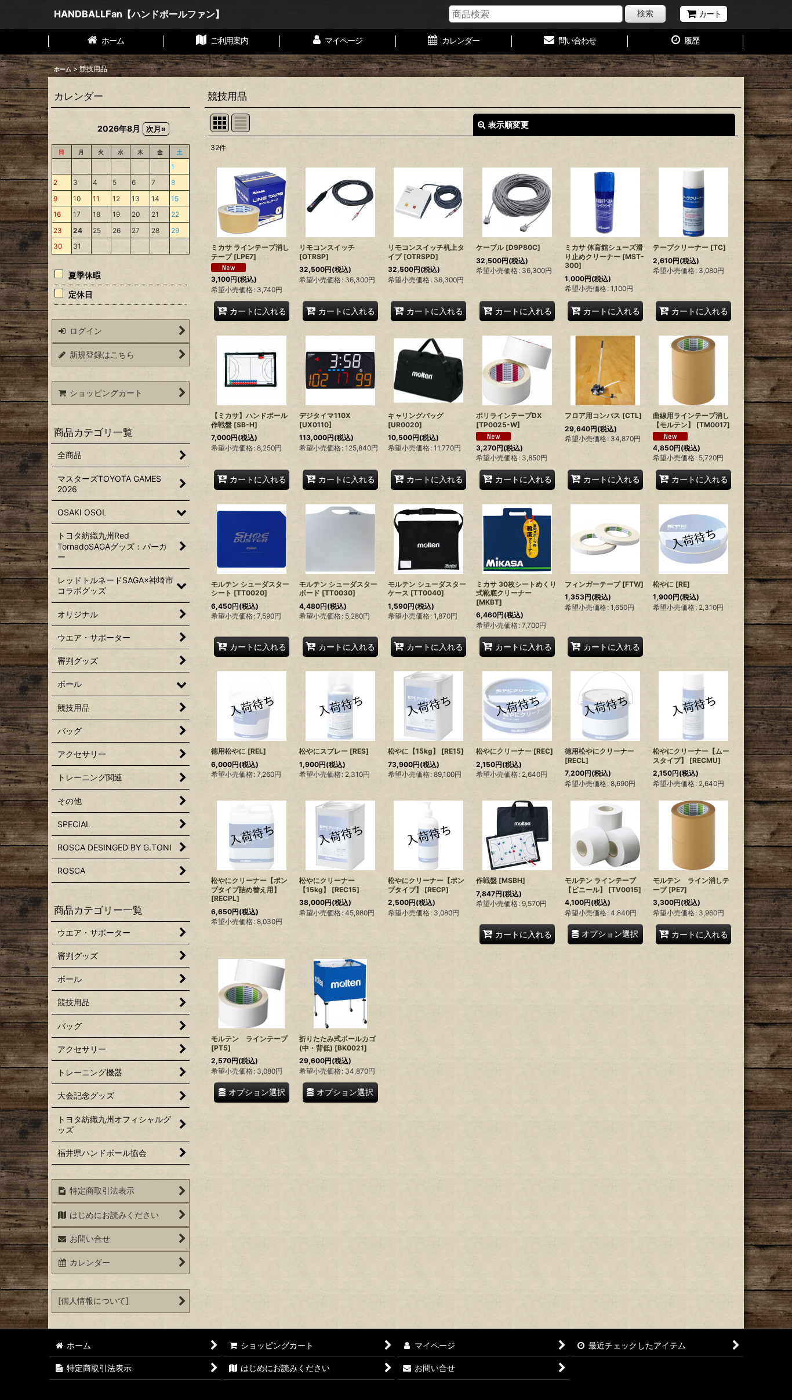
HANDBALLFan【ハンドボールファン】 (139, 14)
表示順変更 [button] (508, 124)
